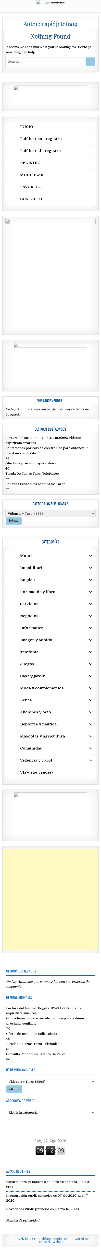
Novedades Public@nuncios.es (30, 1209)
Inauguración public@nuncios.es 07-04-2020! (41, 1195)
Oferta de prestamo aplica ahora (30, 463)
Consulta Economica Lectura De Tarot (35, 484)
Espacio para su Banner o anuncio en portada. (42, 1182)
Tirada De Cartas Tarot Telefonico (32, 473)
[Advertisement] (50, 899)
